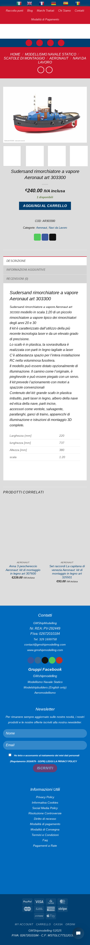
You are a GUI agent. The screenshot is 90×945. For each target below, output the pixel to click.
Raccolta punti (14, 10)
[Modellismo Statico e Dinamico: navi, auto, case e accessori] (45, 31)
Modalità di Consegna (45, 829)
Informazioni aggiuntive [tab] (25, 269)
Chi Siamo (64, 10)
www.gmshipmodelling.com (45, 650)
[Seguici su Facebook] (30, 660)
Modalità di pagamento (45, 824)
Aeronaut (58, 58)
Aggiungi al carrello (45, 206)
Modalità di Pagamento (45, 19)
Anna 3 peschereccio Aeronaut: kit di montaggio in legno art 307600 (23, 570)
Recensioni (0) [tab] (17, 278)
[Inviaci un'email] (45, 660)
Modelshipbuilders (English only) (45, 687)
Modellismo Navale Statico (50, 54)
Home (15, 54)
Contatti (79, 10)
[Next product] (40, 70)
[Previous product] (49, 70)
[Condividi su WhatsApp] (37, 237)
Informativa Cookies (45, 802)
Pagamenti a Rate (45, 845)
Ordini (70, 924)
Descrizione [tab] (16, 260)
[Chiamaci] (52, 660)
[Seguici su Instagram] (38, 660)
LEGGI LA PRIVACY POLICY (61, 761)
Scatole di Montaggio (24, 58)
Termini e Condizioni (45, 835)
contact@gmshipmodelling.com (45, 644)
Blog (30, 10)
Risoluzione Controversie (45, 813)
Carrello (43, 924)
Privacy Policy (45, 797)
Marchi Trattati (45, 10)
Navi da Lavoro (58, 227)
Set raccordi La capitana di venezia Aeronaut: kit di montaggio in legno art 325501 (67, 572)
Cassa (58, 924)
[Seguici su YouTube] (59, 660)
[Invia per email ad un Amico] (52, 237)
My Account (24, 924)
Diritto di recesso (45, 818)
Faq (45, 840)
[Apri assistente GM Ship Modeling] (78, 933)
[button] (29, 43)
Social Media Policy (45, 808)
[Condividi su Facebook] (45, 237)
